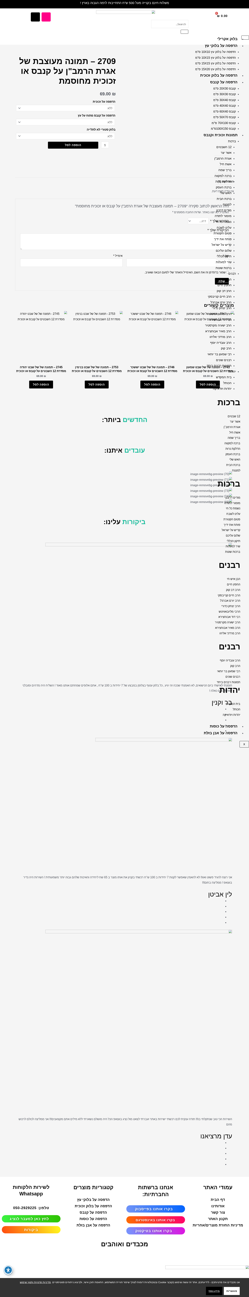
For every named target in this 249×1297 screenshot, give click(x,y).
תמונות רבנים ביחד (219, 365)
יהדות (232, 371)
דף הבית (218, 1200)
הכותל (227, 383)
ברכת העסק (224, 187)
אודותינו (218, 1206)
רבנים (232, 273)
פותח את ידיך (223, 239)
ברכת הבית (224, 199)
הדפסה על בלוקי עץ (221, 46)
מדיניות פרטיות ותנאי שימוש (35, 1282)
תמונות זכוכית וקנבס (221, 135)
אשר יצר (226, 152)
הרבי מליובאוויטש (220, 314)
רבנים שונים (224, 360)
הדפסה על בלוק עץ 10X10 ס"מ (215, 52)
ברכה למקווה (223, 176)
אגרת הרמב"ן (223, 158)
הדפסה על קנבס (224, 82)
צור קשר (218, 1212)
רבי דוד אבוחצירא (220, 320)
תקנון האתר (218, 1219)
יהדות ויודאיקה (222, 388)
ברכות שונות (224, 268)
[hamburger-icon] (245, 38)
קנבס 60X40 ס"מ (224, 111)
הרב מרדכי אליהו (221, 337)
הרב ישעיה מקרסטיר (218, 325)
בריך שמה (225, 170)
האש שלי (226, 193)
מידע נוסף (214, 1291)
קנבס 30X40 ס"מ (224, 100)
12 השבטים (224, 147)
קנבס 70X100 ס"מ (224, 123)
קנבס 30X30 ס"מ (224, 94)
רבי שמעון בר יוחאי (219, 354)
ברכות (232, 141)
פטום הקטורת (223, 233)
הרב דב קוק (224, 291)
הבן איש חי (224, 279)
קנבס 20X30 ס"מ (224, 88)
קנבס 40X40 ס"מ (224, 105)
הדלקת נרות (223, 181)
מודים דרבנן (224, 210)
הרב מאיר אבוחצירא (218, 331)
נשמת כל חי (224, 222)
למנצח (227, 204)
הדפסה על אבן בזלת (221, 733)
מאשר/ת (231, 1291)
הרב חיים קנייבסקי (220, 296)
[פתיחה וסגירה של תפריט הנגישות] (8, 1270)
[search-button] (184, 32)
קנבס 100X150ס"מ (223, 128)
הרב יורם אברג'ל (221, 302)
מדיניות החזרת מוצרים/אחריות (218, 1225)
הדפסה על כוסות (224, 726)
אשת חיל (226, 164)
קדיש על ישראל (222, 245)
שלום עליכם (224, 250)
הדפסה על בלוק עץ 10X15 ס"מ (215, 57)
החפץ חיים (224, 285)
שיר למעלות (224, 262)
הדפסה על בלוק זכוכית (219, 75)
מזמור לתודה (223, 216)
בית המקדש (224, 377)
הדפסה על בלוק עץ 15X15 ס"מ (215, 63)
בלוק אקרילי (227, 39)
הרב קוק (226, 348)
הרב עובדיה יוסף (221, 342)
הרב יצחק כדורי (222, 308)
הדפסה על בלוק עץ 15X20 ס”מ (215, 69)
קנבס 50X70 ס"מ (224, 117)
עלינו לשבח (224, 227)
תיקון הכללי (224, 256)
